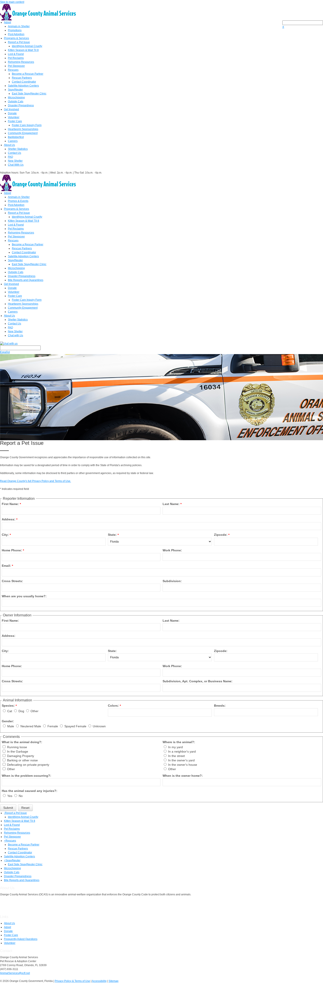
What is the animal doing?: (22, 742)
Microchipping (16, 97)
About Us (9, 145)
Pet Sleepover (16, 65)
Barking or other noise (22, 760)
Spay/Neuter (15, 89)
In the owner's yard (181, 760)
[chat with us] (161, 343)
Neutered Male (31, 726)
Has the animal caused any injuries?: (29, 791)
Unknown (99, 726)
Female (53, 726)
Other (34, 711)
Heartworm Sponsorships (23, 129)
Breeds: (220, 705)
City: (5, 534)
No (21, 796)
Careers (13, 141)
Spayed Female (75, 726)
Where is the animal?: (179, 742)
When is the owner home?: (183, 775)
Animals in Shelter (19, 26)
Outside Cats (15, 101)
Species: (8, 705)
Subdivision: (172, 581)
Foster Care (15, 121)
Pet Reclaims (16, 58)
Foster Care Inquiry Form (27, 125)
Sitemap (113, 981)
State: (112, 534)
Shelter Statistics (18, 148)
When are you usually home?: (24, 596)
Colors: (113, 705)
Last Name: (171, 504)
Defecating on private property (28, 764)
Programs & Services (16, 38)
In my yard (175, 747)
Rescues (13, 69)
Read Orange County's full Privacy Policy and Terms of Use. (35, 481)
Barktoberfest (16, 137)
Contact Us (14, 152)
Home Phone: (12, 550)
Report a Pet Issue (19, 42)
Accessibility (99, 981)
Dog (21, 711)
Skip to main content (12, 2)
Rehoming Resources (21, 61)
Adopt (7, 22)
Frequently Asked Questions (20, 939)
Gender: (8, 721)
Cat (10, 711)
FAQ (10, 156)
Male (11, 726)
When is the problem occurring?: (26, 775)
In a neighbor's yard (182, 751)
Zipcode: (220, 534)
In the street (176, 756)
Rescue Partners (22, 77)
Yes (10, 796)
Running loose (17, 747)
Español (5, 352)
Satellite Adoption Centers (23, 85)
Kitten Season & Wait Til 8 (23, 50)
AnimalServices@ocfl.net (15, 973)
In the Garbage (17, 751)
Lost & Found (16, 54)
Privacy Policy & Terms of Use (72, 981)
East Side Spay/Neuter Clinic (29, 93)
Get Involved (11, 109)
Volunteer (13, 117)
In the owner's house (182, 764)
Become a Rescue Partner (27, 73)
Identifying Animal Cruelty (27, 46)
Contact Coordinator (24, 81)
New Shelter (15, 160)
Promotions (15, 30)
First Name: (10, 504)
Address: (8, 519)
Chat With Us (16, 164)
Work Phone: (172, 550)
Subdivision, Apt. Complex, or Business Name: (197, 681)
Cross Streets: (12, 581)
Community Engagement (23, 133)
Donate (12, 113)
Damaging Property (20, 756)
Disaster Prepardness (21, 105)
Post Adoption (16, 34)
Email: (6, 565)
